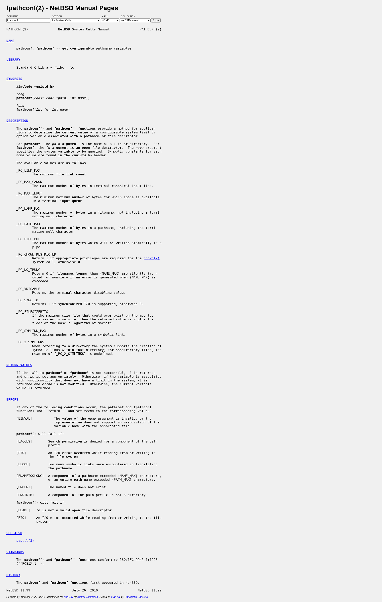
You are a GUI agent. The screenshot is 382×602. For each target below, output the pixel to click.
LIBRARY (13, 60)
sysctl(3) (25, 541)
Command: (14, 16)
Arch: (107, 16)
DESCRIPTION (17, 121)
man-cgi (115, 596)
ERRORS (12, 399)
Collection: (128, 16)
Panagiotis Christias (136, 596)
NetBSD (68, 596)
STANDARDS (15, 552)
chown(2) (152, 258)
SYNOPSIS (14, 79)
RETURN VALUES (19, 365)
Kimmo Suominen (87, 596)
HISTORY (13, 575)
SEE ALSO (14, 533)
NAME (10, 41)
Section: (58, 16)
